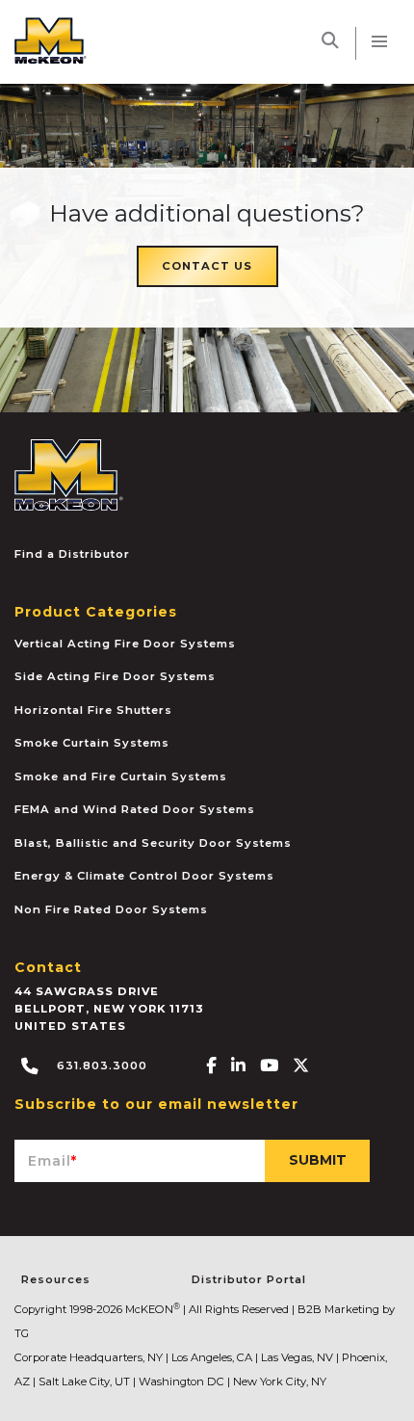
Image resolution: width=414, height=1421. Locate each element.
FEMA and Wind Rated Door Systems (134, 809)
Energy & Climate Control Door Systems (144, 875)
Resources (56, 1279)
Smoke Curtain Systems (91, 743)
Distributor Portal (249, 1279)
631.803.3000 (100, 1065)
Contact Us (207, 266)
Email (52, 1161)
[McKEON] (68, 473)
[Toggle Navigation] (379, 41)
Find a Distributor (72, 554)
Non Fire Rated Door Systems (111, 909)
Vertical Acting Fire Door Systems (125, 643)
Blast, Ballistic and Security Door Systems (153, 843)
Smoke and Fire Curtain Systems (120, 776)
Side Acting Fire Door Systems (115, 676)
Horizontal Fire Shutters (93, 710)
